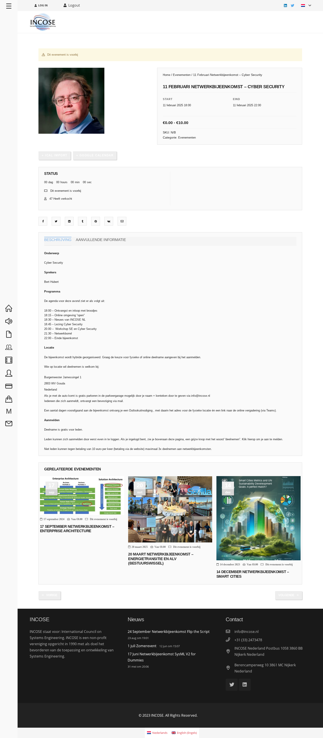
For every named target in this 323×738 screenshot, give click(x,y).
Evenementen (182, 75)
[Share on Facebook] (43, 221)
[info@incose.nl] (230, 631)
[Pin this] (95, 221)
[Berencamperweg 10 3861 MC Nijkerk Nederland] (230, 668)
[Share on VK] (108, 221)
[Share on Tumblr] (82, 221)
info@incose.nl (200, 395)
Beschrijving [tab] (57, 240)
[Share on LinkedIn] (69, 221)
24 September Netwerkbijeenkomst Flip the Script (169, 631)
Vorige (51, 595)
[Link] (43, 22)
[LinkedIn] (285, 5)
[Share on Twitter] (56, 221)
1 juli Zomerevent (142, 645)
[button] (145, 75)
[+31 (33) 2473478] (230, 640)
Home (166, 75)
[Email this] (122, 221)
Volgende (286, 595)
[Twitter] (292, 5)
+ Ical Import (54, 155)
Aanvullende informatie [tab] (101, 240)
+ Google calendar (95, 155)
